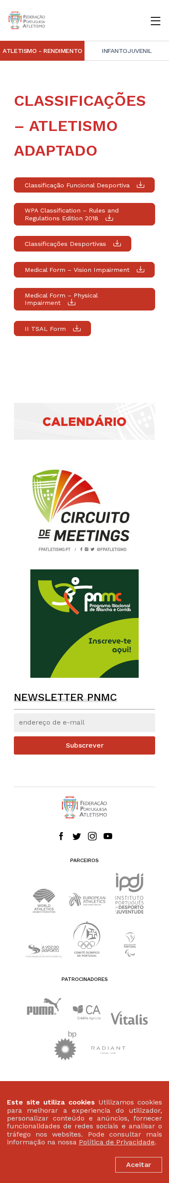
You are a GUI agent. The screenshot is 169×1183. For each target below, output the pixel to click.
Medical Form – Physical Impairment (61, 299)
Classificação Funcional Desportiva (77, 185)
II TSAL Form (45, 328)
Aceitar (138, 1164)
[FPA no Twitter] (76, 837)
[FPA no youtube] (108, 837)
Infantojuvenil (127, 50)
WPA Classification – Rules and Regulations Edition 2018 (72, 214)
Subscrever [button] (85, 745)
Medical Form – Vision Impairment (77, 269)
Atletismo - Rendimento (42, 50)
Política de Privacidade (117, 1142)
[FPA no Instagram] (92, 837)
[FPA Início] (27, 20)
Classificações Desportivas (65, 243)
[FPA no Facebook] (61, 837)
